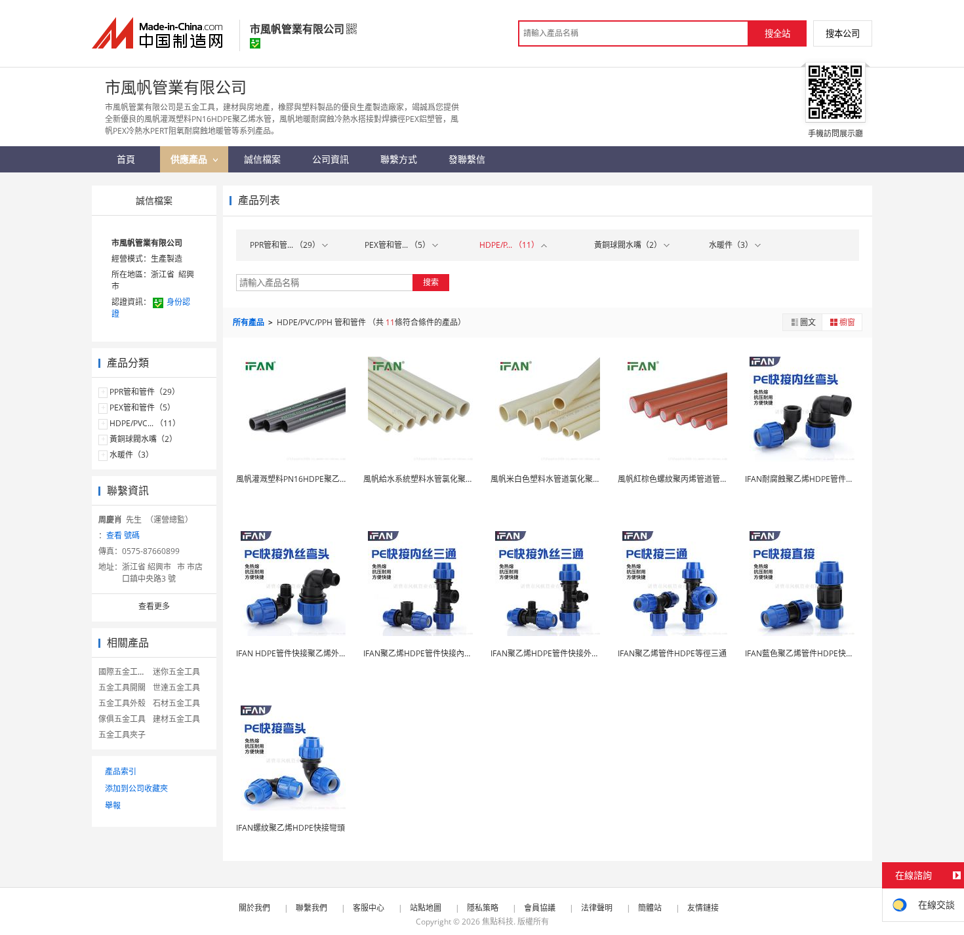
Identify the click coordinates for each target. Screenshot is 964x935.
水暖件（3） (131, 454)
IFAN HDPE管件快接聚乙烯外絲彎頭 (299, 653)
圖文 (808, 322)
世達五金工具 (176, 687)
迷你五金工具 (176, 671)
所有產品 (249, 322)
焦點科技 (497, 921)
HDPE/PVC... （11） (145, 423)
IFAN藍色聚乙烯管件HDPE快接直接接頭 (815, 653)
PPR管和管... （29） (286, 244)
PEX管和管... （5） (398, 244)
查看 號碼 (123, 535)
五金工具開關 (122, 687)
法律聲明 (597, 907)
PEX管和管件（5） (142, 407)
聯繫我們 (311, 907)
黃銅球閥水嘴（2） (143, 439)
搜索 (431, 282)
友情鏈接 (703, 907)
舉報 (113, 805)
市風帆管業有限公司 (146, 243)
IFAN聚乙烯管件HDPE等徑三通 (672, 653)
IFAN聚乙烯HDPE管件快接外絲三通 (553, 653)
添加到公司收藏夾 (136, 788)
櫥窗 (847, 322)
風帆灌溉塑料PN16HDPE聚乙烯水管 (299, 479)
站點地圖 (425, 907)
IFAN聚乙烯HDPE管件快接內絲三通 (425, 653)
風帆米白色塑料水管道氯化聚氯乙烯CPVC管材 (571, 479)
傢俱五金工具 (122, 719)
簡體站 (650, 907)
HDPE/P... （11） (510, 244)
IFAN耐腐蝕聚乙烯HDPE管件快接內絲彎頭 (819, 479)
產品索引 (120, 771)
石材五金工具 (176, 703)
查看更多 (154, 606)
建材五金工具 (176, 719)
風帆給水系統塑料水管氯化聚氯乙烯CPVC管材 (444, 479)
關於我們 (254, 907)
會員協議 (539, 907)
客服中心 (368, 907)
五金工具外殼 (122, 703)
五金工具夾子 (122, 734)
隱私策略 (482, 907)
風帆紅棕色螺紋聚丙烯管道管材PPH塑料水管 (696, 479)
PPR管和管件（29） (145, 391)
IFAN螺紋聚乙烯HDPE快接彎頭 (290, 827)
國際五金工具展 (125, 671)
